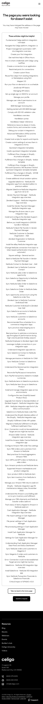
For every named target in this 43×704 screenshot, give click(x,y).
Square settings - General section (21, 255)
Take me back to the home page (21, 591)
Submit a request (21, 599)
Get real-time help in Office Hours (22, 58)
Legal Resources (25, 698)
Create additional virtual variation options (21, 179)
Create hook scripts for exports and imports (21, 139)
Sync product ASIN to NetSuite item (21, 474)
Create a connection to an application (21, 66)
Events (4, 639)
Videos (4, 651)
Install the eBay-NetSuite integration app (21, 244)
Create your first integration (21, 54)
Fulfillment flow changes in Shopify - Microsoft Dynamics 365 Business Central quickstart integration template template (21, 168)
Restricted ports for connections (21, 69)
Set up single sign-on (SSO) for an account (21, 94)
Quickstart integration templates (21, 148)
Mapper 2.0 (21, 81)
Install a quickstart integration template (21, 151)
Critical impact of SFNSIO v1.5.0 (21, 582)
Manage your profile (21, 97)
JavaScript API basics (21, 88)
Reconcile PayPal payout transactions (21, 373)
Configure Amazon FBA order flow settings (21, 446)
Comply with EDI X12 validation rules (21, 112)
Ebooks (4, 632)
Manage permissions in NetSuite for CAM (21, 358)
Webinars (5, 636)
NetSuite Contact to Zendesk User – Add (21, 264)
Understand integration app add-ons (21, 350)
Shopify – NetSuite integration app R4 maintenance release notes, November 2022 (22, 488)
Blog (3, 628)
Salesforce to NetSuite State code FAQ (21, 412)
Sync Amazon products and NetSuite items (21, 465)
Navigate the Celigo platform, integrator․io (21, 46)
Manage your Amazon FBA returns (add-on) (21, 483)
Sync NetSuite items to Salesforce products (21, 381)
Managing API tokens (21, 91)
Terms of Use (15, 698)
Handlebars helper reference (21, 122)
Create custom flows (21, 73)
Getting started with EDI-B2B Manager (21, 109)
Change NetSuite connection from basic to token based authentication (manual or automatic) (21, 250)
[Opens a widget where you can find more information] (33, 700)
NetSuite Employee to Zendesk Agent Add (21, 341)
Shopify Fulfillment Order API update (21, 421)
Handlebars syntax (22, 119)
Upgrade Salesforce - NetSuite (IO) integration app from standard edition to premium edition (21, 184)
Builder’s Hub (7, 643)
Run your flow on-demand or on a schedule (21, 84)
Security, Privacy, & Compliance (15, 696)
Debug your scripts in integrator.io (21, 131)
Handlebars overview (21, 115)
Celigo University (8, 647)
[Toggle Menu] (39, 4)
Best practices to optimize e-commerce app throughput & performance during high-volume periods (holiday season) (21, 336)
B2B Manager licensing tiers (21, 106)
